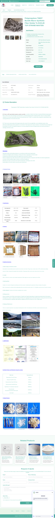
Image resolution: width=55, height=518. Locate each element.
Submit (27, 502)
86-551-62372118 (5, 1)
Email (4, 474)
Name (4, 479)
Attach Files (5, 495)
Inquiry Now (50, 5)
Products (17, 5)
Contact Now (7, 462)
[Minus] (52, 492)
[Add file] (33, 516)
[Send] (52, 516)
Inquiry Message (6, 485)
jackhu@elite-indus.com (14, 1)
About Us (24, 5)
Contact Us (31, 5)
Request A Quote (40, 5)
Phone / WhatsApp (32, 474)
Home (12, 5)
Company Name (31, 479)
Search (52, 1)
